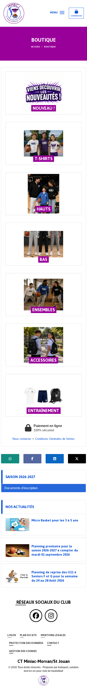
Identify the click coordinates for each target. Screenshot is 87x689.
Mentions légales (53, 635)
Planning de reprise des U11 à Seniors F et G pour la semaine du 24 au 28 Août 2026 (54, 576)
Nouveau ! (43, 108)
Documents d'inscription (21, 488)
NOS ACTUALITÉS (19, 507)
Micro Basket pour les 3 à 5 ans (54, 520)
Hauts (43, 208)
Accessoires (43, 360)
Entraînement (43, 410)
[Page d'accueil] (43, 680)
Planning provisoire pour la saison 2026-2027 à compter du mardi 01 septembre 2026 (54, 550)
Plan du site (28, 635)
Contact (53, 643)
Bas (43, 259)
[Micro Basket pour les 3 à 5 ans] (17, 524)
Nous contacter (21, 438)
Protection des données (26, 643)
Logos (11, 635)
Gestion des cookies (23, 651)
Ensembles (43, 309)
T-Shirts (44, 158)
